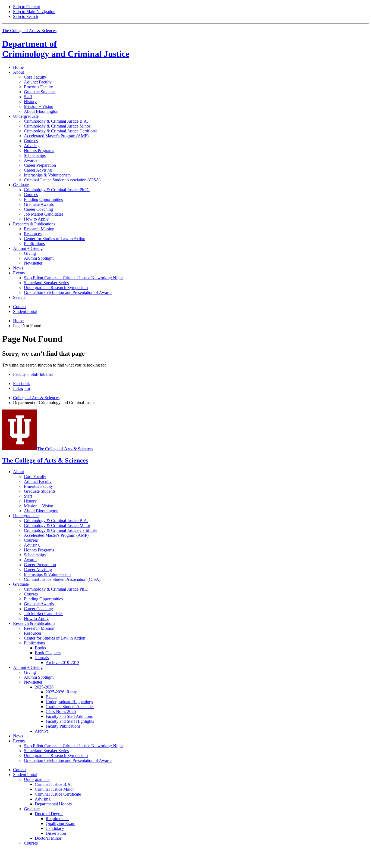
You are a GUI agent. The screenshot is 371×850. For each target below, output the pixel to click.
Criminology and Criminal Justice (65, 49)
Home (18, 67)
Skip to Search (25, 16)
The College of (65, 448)
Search (19, 297)
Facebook (21, 383)
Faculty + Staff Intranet (33, 374)
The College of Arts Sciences (29, 30)
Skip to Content (26, 6)
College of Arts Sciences (36, 397)
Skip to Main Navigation (34, 11)
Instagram (21, 388)
